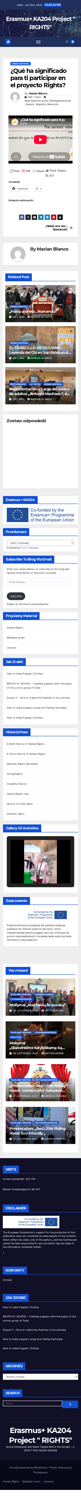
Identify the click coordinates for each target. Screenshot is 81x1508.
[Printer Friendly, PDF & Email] (26, 170)
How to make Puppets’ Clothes (25, 673)
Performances (18, 384)
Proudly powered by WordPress (28, 1467)
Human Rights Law (17, 793)
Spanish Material (20, 64)
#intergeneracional (60, 100)
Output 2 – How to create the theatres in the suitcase (38, 697)
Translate (33, 547)
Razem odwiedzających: (17, 1189)
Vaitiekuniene (54, 1010)
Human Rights (15, 627)
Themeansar (40, 1472)
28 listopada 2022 (26, 1010)
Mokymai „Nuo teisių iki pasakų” (37, 1005)
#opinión (41, 104)
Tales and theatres (21, 994)
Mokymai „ (35, 1050)
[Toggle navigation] (38, 41)
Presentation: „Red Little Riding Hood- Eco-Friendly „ (37, 1131)
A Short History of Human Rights (26, 753)
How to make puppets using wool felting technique (37, 707)
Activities (35, 384)
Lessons (11, 647)
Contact (7, 1280)
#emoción (52, 104)
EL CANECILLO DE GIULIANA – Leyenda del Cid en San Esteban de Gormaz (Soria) (39, 352)
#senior (30, 104)
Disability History (17, 783)
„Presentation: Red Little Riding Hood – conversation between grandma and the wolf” (37, 1090)
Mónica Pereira (55, 1096)
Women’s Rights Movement (22, 763)
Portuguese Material (46, 1080)
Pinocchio (16, 1037)
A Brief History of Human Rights (25, 744)
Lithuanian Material (21, 999)
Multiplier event (16, 637)
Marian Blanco (38, 93)
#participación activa (36, 100)
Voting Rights (15, 773)
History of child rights (20, 803)
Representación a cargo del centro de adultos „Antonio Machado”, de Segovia (39, 394)
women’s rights (15, 813)
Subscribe (16, 596)
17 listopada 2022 (26, 1096)
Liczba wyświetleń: (14, 1179)
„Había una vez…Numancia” (56, 227)
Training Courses (44, 994)
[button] (67, 41)
